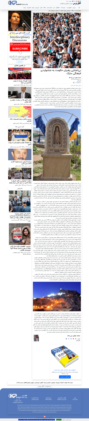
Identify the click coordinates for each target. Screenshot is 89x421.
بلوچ (32, 383)
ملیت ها (70, 383)
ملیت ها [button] (63, 8)
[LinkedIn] (77, 82)
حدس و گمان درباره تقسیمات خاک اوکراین (20, 120)
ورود (75, 397)
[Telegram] (71, 339)
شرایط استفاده (48, 399)
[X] (73, 82)
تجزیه (33, 8)
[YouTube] (73, 339)
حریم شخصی (48, 397)
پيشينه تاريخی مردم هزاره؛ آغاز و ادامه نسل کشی (21, 163)
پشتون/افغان (27, 383)
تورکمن (53, 383)
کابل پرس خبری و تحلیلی (15, 147)
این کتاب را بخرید (65, 377)
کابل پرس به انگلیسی (61, 399)
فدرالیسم (29, 8)
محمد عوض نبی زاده (75, 78)
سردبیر (74, 8)
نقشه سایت (75, 399)
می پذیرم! (59, 419)
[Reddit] (75, 82)
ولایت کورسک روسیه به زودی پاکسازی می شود (22, 82)
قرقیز (41, 383)
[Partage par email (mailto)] (80, 82)
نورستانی (37, 383)
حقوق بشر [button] (69, 8)
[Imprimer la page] (76, 82)
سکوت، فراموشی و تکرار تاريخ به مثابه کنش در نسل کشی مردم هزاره (20, 182)
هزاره (66, 383)
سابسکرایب (19, 61)
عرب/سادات (19, 383)
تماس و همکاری (35, 399)
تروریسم (37, 8)
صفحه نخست (78, 11)
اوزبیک (57, 383)
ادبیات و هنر (49, 8)
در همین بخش (19, 65)
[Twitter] (75, 339)
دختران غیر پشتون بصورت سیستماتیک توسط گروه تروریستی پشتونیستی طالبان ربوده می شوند (20, 216)
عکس (41, 8)
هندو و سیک (47, 383)
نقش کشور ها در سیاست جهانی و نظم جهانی (20, 101)
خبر (54, 8)
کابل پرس (78, 340)
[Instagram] (68, 339)
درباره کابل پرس (35, 397)
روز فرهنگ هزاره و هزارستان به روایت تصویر (19, 143)
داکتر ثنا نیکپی (17, 85)
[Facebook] (78, 82)
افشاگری (57, 8)
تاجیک (62, 383)
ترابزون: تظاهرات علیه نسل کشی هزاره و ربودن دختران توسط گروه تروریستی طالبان (20, 248)
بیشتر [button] (24, 8)
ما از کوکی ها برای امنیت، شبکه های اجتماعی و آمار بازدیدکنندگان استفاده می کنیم (36, 419)
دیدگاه (44, 8)
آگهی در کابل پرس (62, 397)
